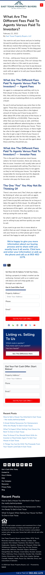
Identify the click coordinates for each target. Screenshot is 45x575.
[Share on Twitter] (8, 265)
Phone (8, 301)
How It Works (6, 475)
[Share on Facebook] (4, 265)
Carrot (4, 567)
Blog (3, 490)
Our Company (6, 481)
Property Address (13, 293)
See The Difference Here (23, 354)
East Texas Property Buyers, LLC (18, 36)
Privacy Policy (6, 487)
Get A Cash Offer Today (10, 469)
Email (8, 309)
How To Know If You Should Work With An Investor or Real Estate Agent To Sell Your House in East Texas (20, 438)
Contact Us (5, 472)
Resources (5, 484)
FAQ (3, 478)
